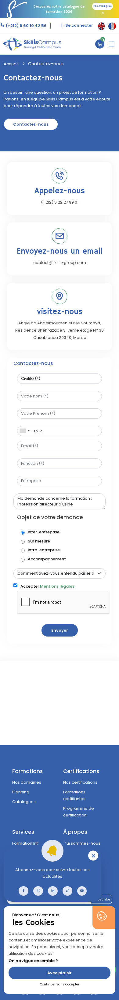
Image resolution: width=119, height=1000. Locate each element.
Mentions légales (57, 586)
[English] (101, 26)
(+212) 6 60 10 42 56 (26, 26)
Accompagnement (47, 559)
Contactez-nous (31, 124)
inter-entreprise (44, 532)
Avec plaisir (59, 973)
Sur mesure (39, 541)
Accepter (47, 586)
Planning (20, 792)
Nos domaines (26, 782)
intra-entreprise (44, 550)
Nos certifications (80, 782)
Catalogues (24, 802)
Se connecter (79, 25)
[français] (112, 26)
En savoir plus (102, 6)
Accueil (11, 64)
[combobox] (24, 431)
